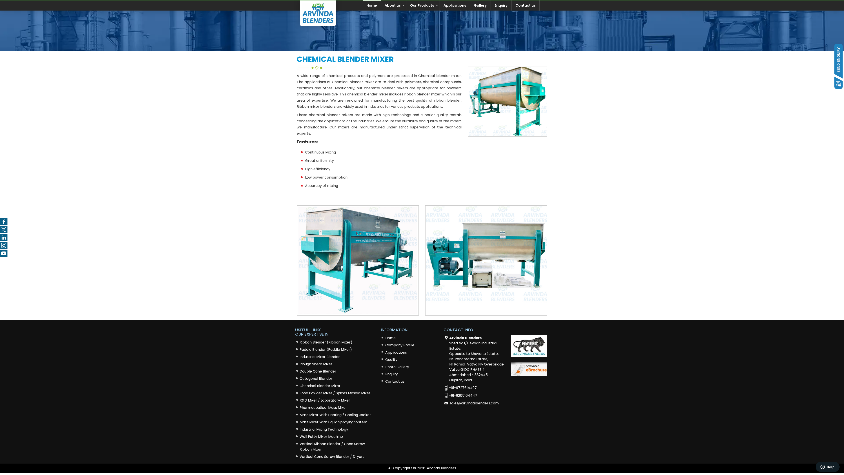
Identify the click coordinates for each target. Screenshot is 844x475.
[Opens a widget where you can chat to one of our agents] (827, 467)
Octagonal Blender (316, 378)
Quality (391, 359)
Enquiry (501, 5)
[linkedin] (3, 237)
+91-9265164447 (463, 395)
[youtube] (3, 253)
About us (393, 5)
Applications (455, 5)
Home (371, 5)
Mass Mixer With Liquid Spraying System (333, 422)
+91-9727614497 (463, 387)
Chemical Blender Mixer (320, 385)
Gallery (480, 5)
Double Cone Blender (318, 371)
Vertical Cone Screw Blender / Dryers (332, 456)
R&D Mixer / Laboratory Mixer (325, 400)
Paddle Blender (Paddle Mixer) (326, 349)
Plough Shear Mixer (316, 364)
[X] (3, 229)
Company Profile (399, 345)
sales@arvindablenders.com (474, 403)
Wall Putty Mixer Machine (321, 436)
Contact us (525, 5)
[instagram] (3, 245)
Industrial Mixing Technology (324, 429)
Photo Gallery (397, 366)
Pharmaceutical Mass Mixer (323, 407)
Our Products (422, 5)
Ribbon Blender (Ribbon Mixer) (326, 342)
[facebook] (3, 221)
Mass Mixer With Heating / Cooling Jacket (335, 414)
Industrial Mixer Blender (320, 356)
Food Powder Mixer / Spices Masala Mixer (335, 393)
